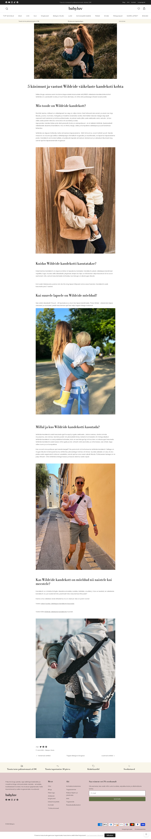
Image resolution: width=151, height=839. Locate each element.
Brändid (145, 16)
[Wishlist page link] (139, 9)
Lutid (70, 16)
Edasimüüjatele (53, 802)
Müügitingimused (127, 829)
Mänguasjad (117, 16)
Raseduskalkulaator (73, 805)
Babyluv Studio (58, 16)
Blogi (123, 2)
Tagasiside (70, 802)
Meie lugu (51, 793)
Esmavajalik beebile (83, 16)
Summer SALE (72, 2)
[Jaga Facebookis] (43, 747)
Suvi (35, 16)
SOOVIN (117, 799)
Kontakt (133, 2)
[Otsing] (7, 8)
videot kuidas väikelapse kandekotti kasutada (57, 604)
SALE (20, 16)
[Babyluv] (75, 8)
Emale (106, 16)
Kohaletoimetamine (73, 786)
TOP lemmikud (8, 16)
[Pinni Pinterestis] (46, 747)
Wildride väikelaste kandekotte (55, 612)
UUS (27, 16)
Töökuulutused (53, 808)
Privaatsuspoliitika (140, 829)
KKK (128, 2)
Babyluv (12, 824)
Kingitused (45, 16)
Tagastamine (71, 790)
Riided (97, 16)
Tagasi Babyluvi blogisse (75, 756)
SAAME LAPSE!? (132, 16)
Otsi (49, 786)
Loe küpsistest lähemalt (95, 835)
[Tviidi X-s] (40, 747)
